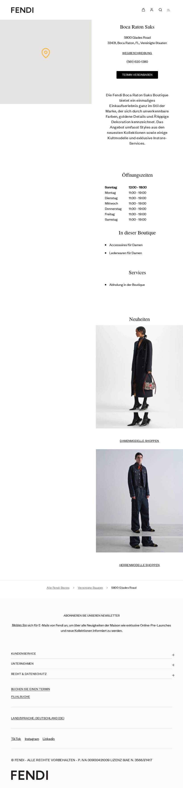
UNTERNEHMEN (22, 663)
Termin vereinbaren (137, 74)
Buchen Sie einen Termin (30, 689)
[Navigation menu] (169, 10)
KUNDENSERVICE (23, 653)
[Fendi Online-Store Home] (22, 10)
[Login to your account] (151, 10)
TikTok (16, 738)
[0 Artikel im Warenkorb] (143, 10)
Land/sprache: (37, 718)
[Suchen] (160, 10)
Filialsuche (20, 696)
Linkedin (49, 738)
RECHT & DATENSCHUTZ (29, 674)
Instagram (32, 738)
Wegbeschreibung (137, 53)
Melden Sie (19, 625)
